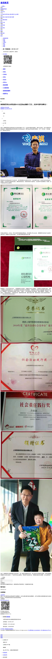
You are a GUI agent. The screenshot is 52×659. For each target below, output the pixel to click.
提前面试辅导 (6, 90)
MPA (4, 77)
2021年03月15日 (8, 108)
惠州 (13, 14)
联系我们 (11, 628)
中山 (15, 14)
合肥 (2, 25)
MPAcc (5, 82)
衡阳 (4, 19)
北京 (4, 11)
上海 (2, 11)
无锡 (6, 17)
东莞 (6, 14)
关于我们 (3, 628)
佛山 (8, 14)
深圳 (4, 14)
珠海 (11, 14)
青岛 (4, 27)
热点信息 (7, 107)
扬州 (11, 17)
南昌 (2, 35)
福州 (2, 33)
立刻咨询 (3, 594)
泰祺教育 (5, 3)
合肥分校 (3, 107)
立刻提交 (2, 582)
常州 (8, 17)
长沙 (2, 19)
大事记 (4, 42)
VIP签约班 (6, 87)
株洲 (6, 19)
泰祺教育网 (5, 38)
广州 (2, 14)
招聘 (4, 46)
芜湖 (4, 25)
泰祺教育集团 (4, 8)
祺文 (4, 43)
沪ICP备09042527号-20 (46, 630)
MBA (4, 71)
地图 (4, 40)
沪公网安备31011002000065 (34, 630)
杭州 (2, 22)
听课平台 (5, 93)
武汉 (2, 30)
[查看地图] (8, 616)
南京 (4, 17)
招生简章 (5, 85)
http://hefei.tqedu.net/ (5, 600)
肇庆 (17, 14)
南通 (13, 17)
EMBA (5, 74)
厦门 (4, 33)
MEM (4, 79)
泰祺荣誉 (7, 628)
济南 (2, 27)
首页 (4, 39)
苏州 (2, 17)
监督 (4, 44)
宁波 (4, 22)
